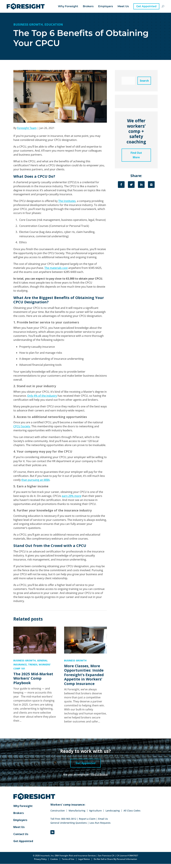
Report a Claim (87, 818)
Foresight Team (27, 128)
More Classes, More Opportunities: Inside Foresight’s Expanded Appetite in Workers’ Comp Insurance (84, 674)
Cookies (54, 859)
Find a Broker (99, 774)
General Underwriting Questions (68, 822)
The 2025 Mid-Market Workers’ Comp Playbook (33, 678)
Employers (105, 6)
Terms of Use (68, 859)
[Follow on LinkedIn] (52, 832)
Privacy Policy (40, 859)
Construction (57, 810)
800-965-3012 (68, 818)
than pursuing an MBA (35, 480)
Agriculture (95, 810)
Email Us (103, 818)
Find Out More (136, 155)
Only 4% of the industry (42, 396)
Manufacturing (77, 810)
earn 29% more (71, 496)
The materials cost (56, 268)
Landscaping (113, 810)
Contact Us (20, 834)
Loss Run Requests (100, 822)
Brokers (88, 6)
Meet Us (123, 6)
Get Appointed (146, 6)
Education (53, 24)
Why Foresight (68, 6)
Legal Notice (84, 859)
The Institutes (67, 201)
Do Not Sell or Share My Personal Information (115, 859)
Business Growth (28, 24)
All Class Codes (132, 810)
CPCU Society (21, 426)
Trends (32, 664)
